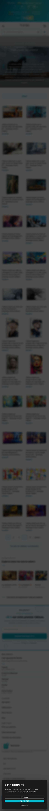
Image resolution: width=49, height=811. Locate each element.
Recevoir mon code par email (24, 416)
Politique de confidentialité (31, 422)
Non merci (24, 425)
